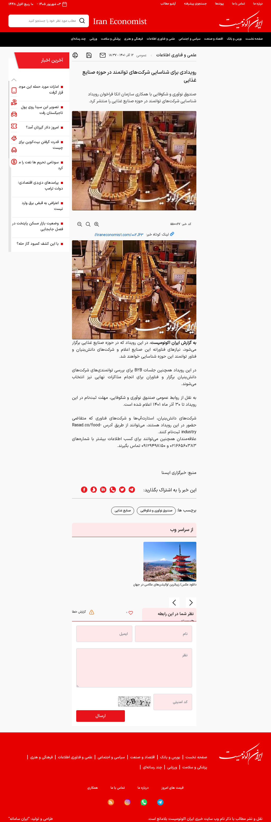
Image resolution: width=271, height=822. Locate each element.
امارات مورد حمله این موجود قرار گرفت (39, 89)
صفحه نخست (254, 39)
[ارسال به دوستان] (102, 55)
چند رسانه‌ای (78, 39)
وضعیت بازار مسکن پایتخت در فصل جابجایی (37, 226)
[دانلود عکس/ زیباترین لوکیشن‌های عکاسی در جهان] (169, 561)
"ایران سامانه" (19, 819)
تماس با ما (238, 4)
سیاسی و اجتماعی (189, 39)
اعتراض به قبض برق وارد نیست (42, 206)
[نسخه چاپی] (75, 55)
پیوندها (219, 4)
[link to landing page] (241, 21)
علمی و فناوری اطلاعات (161, 39)
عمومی (141, 55)
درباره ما (258, 4)
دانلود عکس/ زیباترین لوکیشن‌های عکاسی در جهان (164, 584)
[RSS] (111, 802)
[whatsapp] (111, 490)
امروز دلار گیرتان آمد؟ (42, 127)
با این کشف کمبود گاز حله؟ (38, 244)
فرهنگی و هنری (133, 39)
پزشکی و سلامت (110, 39)
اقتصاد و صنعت (213, 39)
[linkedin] (101, 490)
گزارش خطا (79, 611)
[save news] (88, 55)
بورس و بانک (234, 39)
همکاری (92, 788)
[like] (131, 613)
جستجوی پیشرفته (195, 4)
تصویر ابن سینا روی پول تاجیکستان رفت (42, 110)
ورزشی (93, 39)
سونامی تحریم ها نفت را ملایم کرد (38, 165)
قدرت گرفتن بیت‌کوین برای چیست (40, 145)
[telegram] (134, 490)
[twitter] (120, 490)
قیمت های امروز (172, 788)
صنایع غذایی (123, 510)
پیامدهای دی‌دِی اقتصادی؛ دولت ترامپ (40, 185)
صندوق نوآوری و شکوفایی (156, 510)
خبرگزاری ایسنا (173, 473)
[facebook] (82, 490)
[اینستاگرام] (127, 802)
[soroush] (92, 490)
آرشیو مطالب (168, 4)
